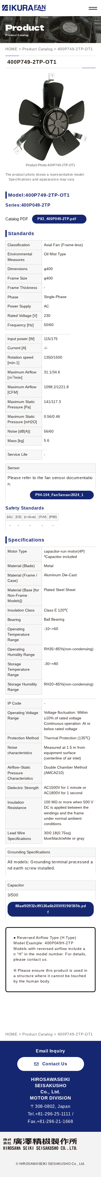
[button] (50, 1064)
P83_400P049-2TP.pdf (56, 219)
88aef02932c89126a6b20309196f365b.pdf (50, 909)
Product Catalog (37, 49)
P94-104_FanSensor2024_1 (59, 495)
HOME (11, 49)
